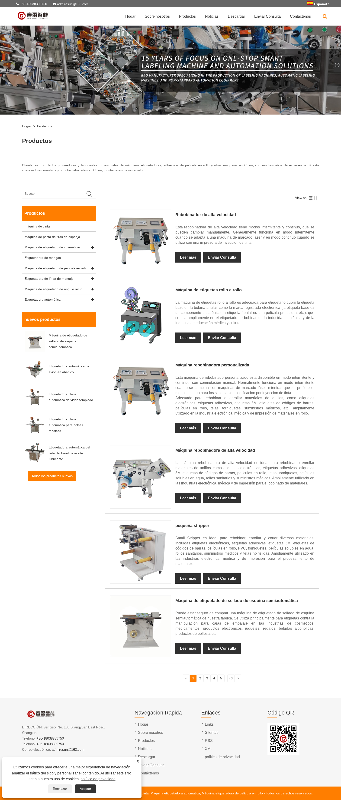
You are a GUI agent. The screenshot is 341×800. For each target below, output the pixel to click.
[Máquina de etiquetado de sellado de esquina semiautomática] (140, 656)
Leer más (188, 257)
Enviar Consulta (267, 16)
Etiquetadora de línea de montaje (49, 278)
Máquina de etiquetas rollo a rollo (208, 290)
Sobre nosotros (157, 16)
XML (208, 749)
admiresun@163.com (73, 4)
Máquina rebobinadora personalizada (212, 365)
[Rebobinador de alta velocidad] (140, 270)
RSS (209, 741)
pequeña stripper (192, 525)
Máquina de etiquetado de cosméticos (52, 247)
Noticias (212, 16)
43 (231, 678)
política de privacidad (98, 779)
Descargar (236, 16)
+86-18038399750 (33, 4)
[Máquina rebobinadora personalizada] (140, 420)
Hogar (130, 16)
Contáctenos (300, 16)
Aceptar (85, 788)
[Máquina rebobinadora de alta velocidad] (140, 505)
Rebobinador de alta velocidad (205, 214)
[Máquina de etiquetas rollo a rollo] (140, 345)
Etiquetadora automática (43, 299)
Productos (187, 16)
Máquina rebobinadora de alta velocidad (215, 450)
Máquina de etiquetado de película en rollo (56, 268)
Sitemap (212, 732)
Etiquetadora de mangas (43, 258)
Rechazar (60, 788)
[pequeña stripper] (140, 580)
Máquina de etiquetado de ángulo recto (53, 289)
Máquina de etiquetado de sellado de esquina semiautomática (236, 600)
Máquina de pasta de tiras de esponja (52, 237)
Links (209, 724)
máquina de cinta (37, 226)
